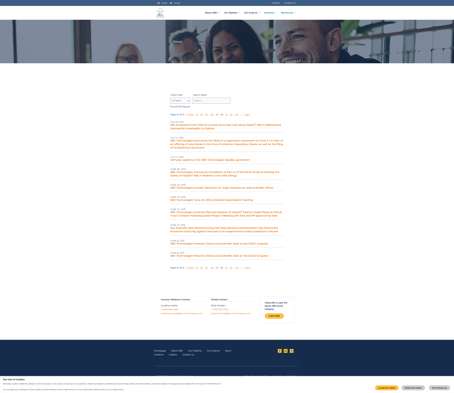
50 (237, 114)
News (228, 350)
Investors (159, 354)
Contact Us (188, 354)
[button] (218, 13)
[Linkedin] (286, 351)
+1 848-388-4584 (169, 309)
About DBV (177, 350)
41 (226, 114)
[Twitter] (291, 351)
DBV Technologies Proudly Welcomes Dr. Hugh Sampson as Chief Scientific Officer (222, 187)
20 (201, 114)
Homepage (160, 350)
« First (189, 114)
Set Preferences (439, 388)
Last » (247, 114)
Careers (173, 354)
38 (212, 114)
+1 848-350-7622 (220, 309)
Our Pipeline (195, 350)
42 (231, 114)
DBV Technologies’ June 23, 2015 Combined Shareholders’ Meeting (211, 200)
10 (197, 114)
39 (217, 114)
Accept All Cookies (386, 388)
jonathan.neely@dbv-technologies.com (181, 313)
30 (206, 114)
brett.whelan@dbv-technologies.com (230, 313)
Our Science (213, 350)
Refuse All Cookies (413, 388)
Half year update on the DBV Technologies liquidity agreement (210, 159)
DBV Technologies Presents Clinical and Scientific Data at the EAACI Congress (219, 243)
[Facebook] (280, 351)
